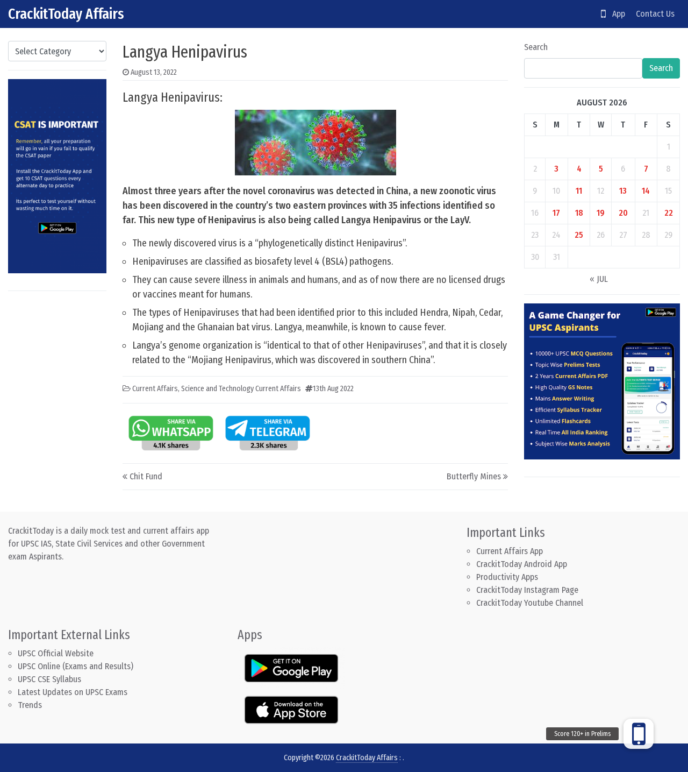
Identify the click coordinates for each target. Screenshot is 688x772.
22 (668, 213)
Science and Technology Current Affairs (241, 388)
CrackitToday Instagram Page (527, 590)
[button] (639, 734)
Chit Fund (146, 476)
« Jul (599, 279)
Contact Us (655, 14)
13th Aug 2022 (333, 388)
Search (536, 47)
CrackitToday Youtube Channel (529, 603)
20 (623, 213)
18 (579, 213)
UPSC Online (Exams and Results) (75, 666)
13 (623, 191)
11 (579, 191)
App (615, 14)
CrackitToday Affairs (66, 14)
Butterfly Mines (474, 476)
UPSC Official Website (56, 653)
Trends (30, 705)
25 (579, 235)
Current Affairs (155, 388)
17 (556, 213)
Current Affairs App (509, 551)
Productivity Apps (507, 577)
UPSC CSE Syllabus (50, 679)
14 (646, 191)
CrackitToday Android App (521, 564)
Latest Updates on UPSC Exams (72, 692)
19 (601, 213)
